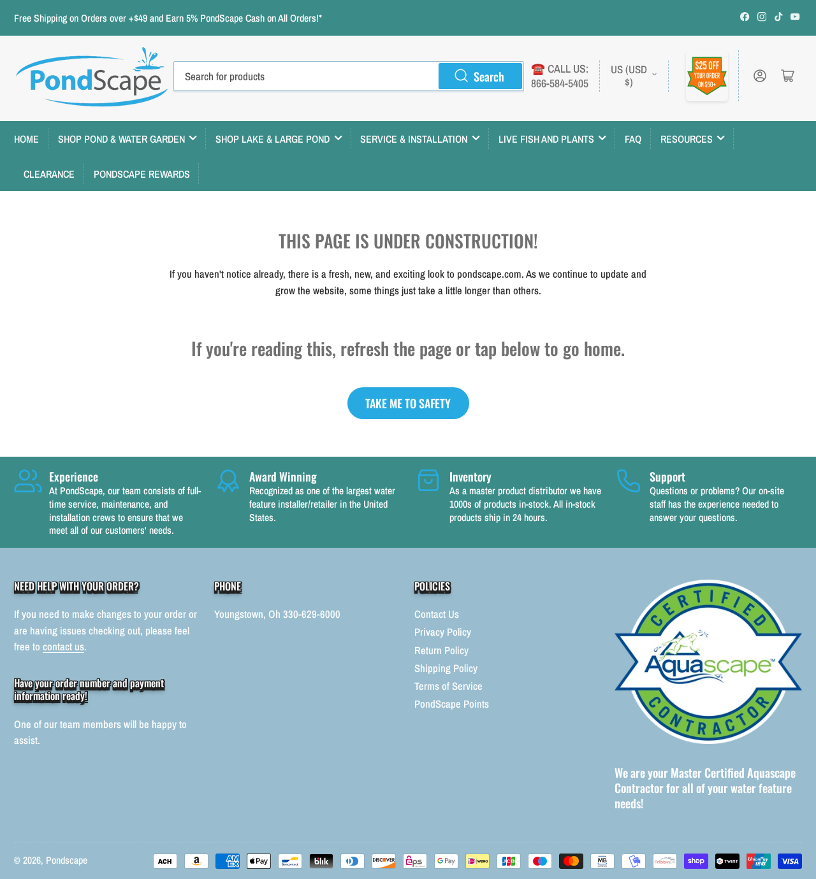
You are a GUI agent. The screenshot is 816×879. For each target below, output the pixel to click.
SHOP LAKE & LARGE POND (272, 139)
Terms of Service (448, 686)
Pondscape (66, 860)
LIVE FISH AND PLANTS (546, 139)
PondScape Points (451, 704)
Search (489, 76)
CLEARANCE (49, 174)
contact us (63, 647)
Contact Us (436, 614)
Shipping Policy (445, 668)
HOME (26, 139)
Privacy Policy (442, 632)
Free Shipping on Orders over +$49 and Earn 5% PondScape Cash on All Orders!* (168, 18)
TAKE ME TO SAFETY (408, 402)
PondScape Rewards (142, 174)
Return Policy (441, 650)
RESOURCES (686, 139)
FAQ (633, 139)
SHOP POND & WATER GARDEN (121, 139)
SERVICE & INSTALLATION (413, 139)
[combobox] (348, 75)
